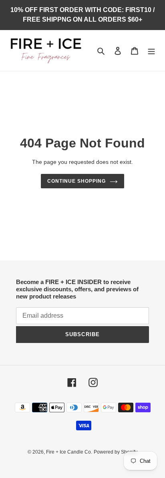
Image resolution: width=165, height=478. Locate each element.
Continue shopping (76, 181)
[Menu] (151, 50)
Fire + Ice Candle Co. (69, 452)
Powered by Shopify (115, 452)
